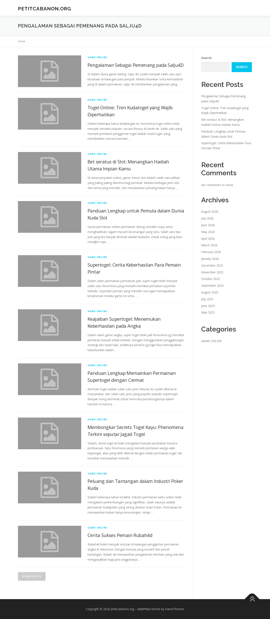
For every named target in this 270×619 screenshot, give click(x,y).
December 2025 (212, 265)
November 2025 (212, 272)
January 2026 (210, 259)
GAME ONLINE (97, 57)
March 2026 (209, 245)
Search (206, 58)
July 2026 (207, 218)
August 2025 (209, 292)
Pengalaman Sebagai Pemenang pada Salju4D (136, 65)
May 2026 (208, 232)
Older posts (31, 576)
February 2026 (211, 252)
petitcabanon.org (44, 8)
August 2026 (209, 212)
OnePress (144, 609)
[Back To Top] (252, 599)
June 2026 (208, 225)
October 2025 (210, 279)
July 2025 (207, 299)
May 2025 (208, 312)
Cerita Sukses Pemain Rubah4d (120, 535)
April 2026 (208, 239)
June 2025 (208, 306)
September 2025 (212, 285)
